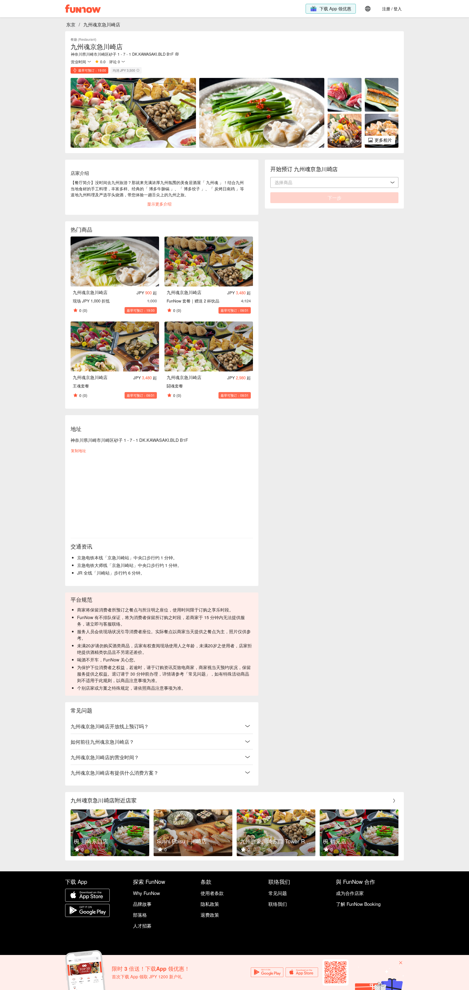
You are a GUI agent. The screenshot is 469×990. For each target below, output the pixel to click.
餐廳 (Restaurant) (83, 39)
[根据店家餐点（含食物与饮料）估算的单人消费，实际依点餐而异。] (138, 70)
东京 (70, 24)
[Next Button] (394, 800)
